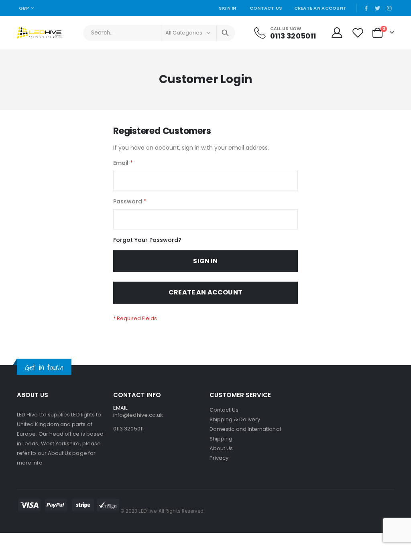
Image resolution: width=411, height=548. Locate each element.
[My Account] (337, 32)
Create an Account (320, 8)
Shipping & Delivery (235, 419)
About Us (221, 448)
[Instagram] (389, 8)
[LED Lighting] (39, 33)
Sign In (227, 8)
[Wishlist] (359, 32)
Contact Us (266, 8)
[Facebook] (366, 8)
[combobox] (159, 33)
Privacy (219, 458)
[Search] (225, 33)
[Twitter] (377, 8)
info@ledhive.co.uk (138, 415)
